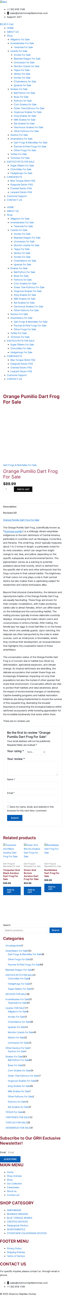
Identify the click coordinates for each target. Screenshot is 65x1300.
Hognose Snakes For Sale (27, 112)
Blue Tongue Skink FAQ (22, 180)
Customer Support (17, 196)
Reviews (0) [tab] (10, 512)
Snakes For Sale (18, 89)
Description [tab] (9, 506)
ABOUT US (13, 31)
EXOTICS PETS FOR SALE (21, 161)
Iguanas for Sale (22, 85)
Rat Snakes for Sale (24, 123)
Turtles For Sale (18, 154)
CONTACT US (14, 200)
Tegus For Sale (22, 70)
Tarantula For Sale (23, 47)
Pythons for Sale (23, 100)
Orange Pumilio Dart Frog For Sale (21, 520)
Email (11, 793)
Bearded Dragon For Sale (27, 58)
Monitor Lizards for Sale (26, 66)
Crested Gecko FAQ (21, 188)
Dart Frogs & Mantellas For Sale (30, 142)
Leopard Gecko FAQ (21, 192)
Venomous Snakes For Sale (28, 127)
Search (7, 925)
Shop (10, 35)
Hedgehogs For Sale (21, 173)
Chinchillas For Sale (20, 169)
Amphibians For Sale (21, 138)
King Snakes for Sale (25, 115)
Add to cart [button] (10, 891)
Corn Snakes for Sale (25, 104)
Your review (16, 759)
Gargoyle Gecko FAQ (21, 184)
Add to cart (23, 489)
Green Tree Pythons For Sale (29, 108)
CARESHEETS (14, 177)
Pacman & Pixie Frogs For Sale (30, 146)
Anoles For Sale (22, 54)
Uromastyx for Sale (24, 62)
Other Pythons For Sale (26, 131)
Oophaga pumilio (13, 531)
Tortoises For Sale (20, 158)
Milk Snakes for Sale (24, 119)
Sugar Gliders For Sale (22, 165)
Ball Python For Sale (24, 92)
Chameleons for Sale (25, 81)
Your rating (15, 751)
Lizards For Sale (18, 51)
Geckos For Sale (19, 135)
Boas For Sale (21, 96)
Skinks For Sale (22, 73)
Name (11, 779)
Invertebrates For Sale (22, 43)
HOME (10, 28)
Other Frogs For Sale (25, 150)
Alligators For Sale (20, 39)
